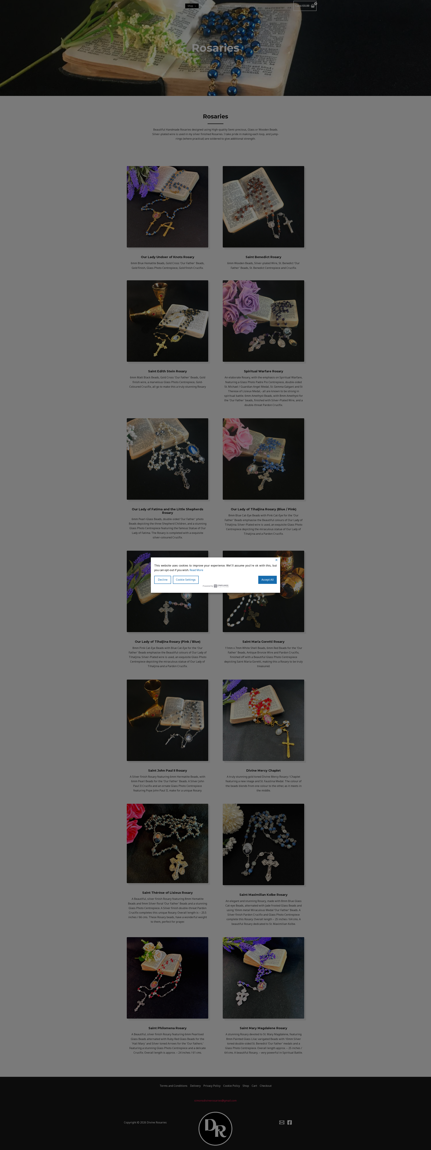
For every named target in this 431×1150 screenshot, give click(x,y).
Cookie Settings (186, 579)
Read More (196, 570)
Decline (163, 579)
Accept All (267, 579)
